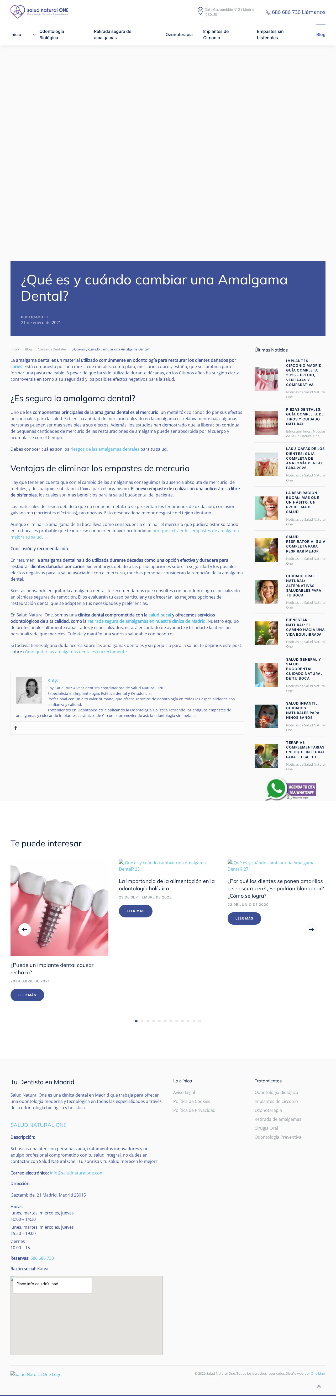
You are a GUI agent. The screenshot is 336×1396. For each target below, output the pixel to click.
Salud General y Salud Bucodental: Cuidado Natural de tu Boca (304, 669)
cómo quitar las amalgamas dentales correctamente (75, 652)
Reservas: (19, 1258)
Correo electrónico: (29, 1173)
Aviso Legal (184, 1092)
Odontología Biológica (276, 1092)
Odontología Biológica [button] (51, 34)
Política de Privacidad (194, 1110)
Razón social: (23, 1269)
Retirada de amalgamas (278, 1119)
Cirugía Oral (266, 1128)
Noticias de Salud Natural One (306, 433)
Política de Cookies (191, 1101)
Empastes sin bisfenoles (270, 34)
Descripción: (22, 1137)
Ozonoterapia (179, 34)
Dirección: (20, 1183)
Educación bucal (298, 431)
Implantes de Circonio (216, 34)
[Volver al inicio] (39, 12)
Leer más (27, 995)
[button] (24, 929)
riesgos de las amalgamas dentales (104, 449)
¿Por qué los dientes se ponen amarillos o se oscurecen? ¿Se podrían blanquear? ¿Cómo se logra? (276, 888)
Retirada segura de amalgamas (112, 34)
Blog (321, 34)
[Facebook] (15, 728)
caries (16, 366)
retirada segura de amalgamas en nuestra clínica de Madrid (147, 621)
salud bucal (160, 615)
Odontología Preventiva (278, 1137)
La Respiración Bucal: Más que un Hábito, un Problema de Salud (302, 502)
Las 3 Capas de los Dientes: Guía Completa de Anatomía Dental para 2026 (305, 458)
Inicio (15, 34)
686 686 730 (42, 1258)
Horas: (17, 1206)
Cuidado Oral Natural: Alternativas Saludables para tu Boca (303, 585)
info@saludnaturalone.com (77, 1173)
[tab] (136, 1021)
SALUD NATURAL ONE (38, 1125)
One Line (318, 1373)
